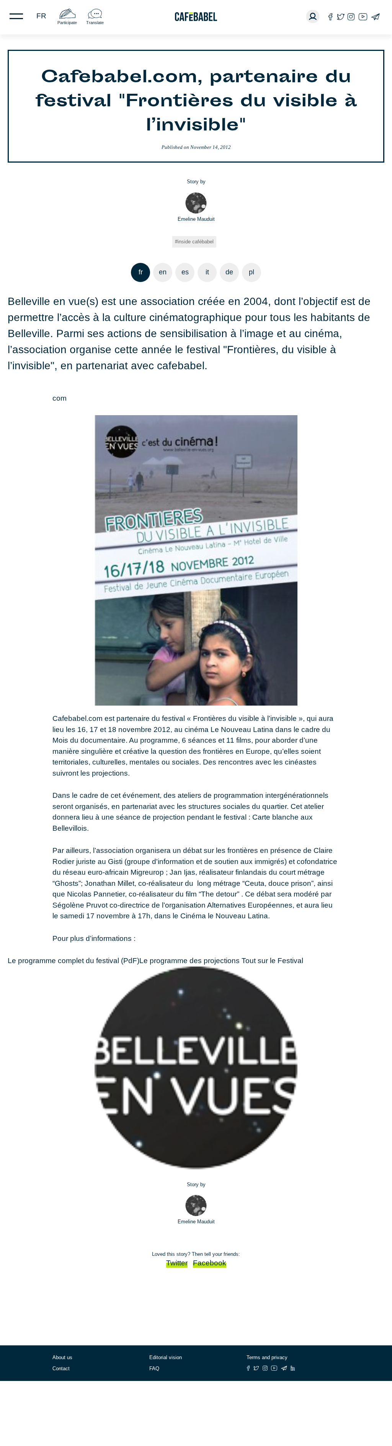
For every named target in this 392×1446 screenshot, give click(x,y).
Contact (61, 1368)
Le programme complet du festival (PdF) (73, 961)
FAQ (154, 1368)
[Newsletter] (375, 16)
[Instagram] (351, 16)
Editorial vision (165, 1357)
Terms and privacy (267, 1357)
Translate (95, 22)
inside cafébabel (196, 242)
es (185, 272)
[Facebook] (330, 16)
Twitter (177, 1263)
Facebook (209, 1263)
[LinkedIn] (293, 1368)
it (207, 272)
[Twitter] (340, 16)
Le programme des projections (190, 961)
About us (62, 1357)
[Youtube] (363, 16)
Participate (67, 22)
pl (251, 272)
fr (41, 16)
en (163, 272)
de (229, 272)
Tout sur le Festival (272, 961)
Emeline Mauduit (196, 219)
